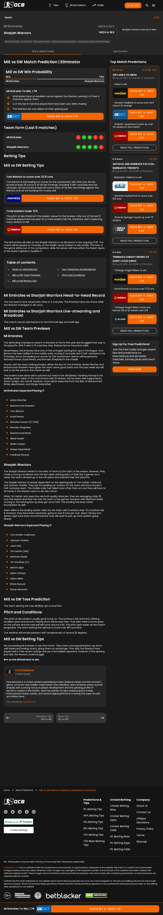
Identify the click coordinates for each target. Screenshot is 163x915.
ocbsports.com (11, 867)
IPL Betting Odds (120, 849)
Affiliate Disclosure (142, 820)
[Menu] (153, 5)
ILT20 (156, 17)
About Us (142, 806)
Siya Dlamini (29, 701)
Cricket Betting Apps (119, 818)
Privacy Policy (145, 829)
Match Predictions (24, 790)
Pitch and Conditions (73, 275)
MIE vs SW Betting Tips (24, 280)
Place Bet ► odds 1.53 (141, 279)
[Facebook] (27, 812)
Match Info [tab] (120, 51)
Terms (140, 835)
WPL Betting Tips (93, 815)
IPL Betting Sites (120, 836)
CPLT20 (153, 159)
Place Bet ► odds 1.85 (62, 198)
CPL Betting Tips (93, 835)
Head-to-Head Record (24, 269)
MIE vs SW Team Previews (26, 275)
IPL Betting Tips (92, 809)
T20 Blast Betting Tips (94, 843)
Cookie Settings (18, 830)
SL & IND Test (149, 70)
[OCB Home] (14, 5)
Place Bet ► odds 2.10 (141, 136)
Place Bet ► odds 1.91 (62, 229)
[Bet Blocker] (63, 896)
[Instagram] (34, 812)
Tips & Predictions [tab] (43, 51)
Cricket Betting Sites (119, 807)
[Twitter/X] (13, 812)
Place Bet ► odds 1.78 (62, 116)
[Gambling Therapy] (23, 896)
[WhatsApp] (6, 812)
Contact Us (143, 812)
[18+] (7, 896)
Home (7, 790)
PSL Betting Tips (93, 822)
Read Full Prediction (134, 147)
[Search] (147, 5)
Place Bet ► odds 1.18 (142, 93)
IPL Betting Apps (120, 843)
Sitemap (141, 841)
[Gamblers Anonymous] (37, 896)
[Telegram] (20, 812)
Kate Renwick (24, 670)
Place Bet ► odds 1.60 (141, 186)
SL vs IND (133, 5)
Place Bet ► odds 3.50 (141, 229)
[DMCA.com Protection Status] (96, 896)
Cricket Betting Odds (119, 828)
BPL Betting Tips (93, 828)
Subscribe (134, 369)
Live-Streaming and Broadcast (79, 269)
